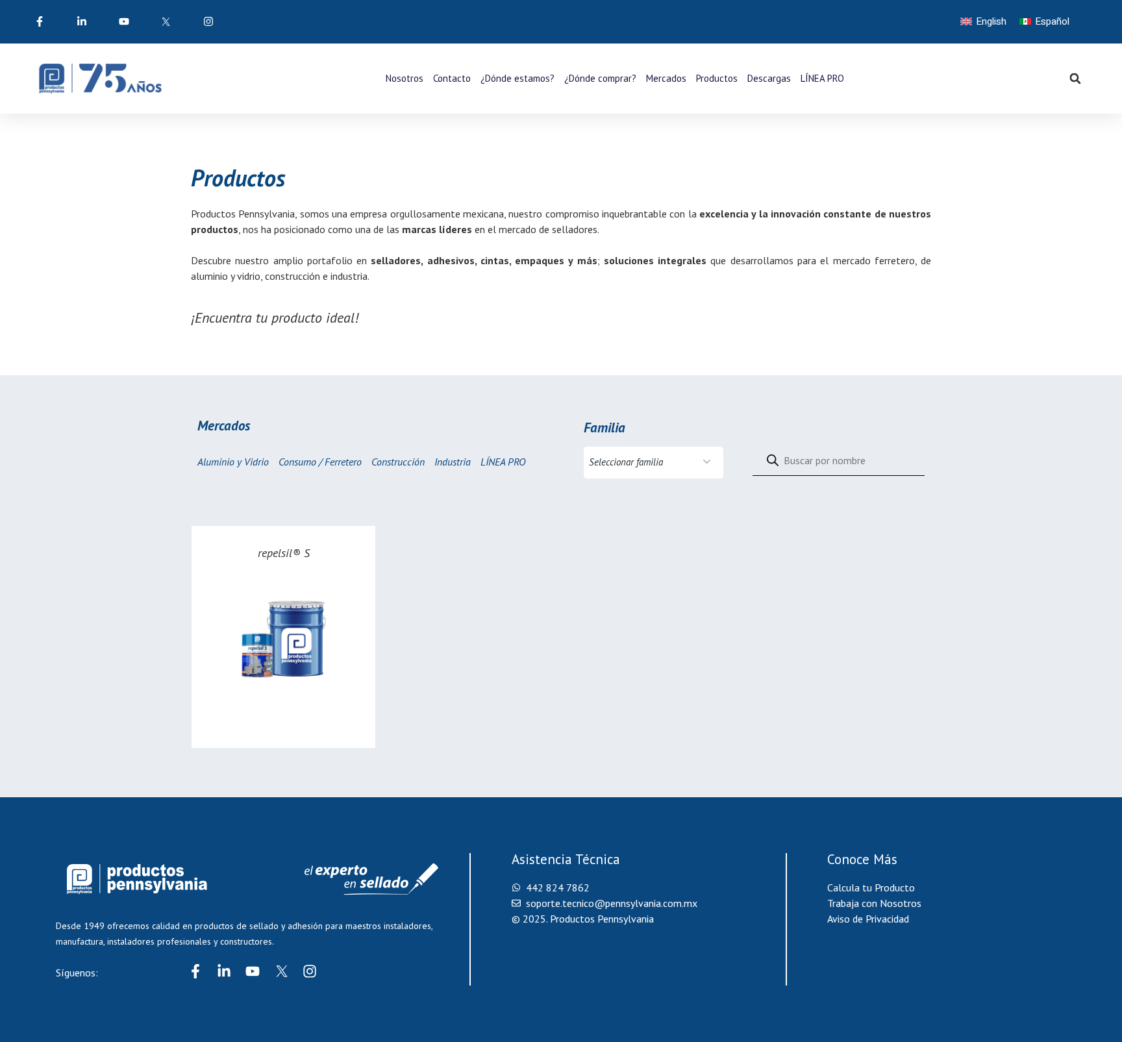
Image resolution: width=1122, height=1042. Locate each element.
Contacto (452, 78)
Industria (452, 461)
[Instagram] (309, 971)
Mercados (666, 78)
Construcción (398, 461)
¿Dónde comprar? (600, 78)
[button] (1075, 79)
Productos (717, 78)
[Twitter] (281, 971)
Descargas (769, 78)
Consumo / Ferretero (320, 461)
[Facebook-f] (195, 971)
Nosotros (404, 78)
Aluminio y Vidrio (233, 461)
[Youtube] (252, 971)
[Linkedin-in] (224, 971)
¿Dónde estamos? (517, 78)
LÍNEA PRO (822, 78)
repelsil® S (284, 552)
